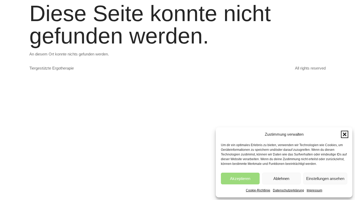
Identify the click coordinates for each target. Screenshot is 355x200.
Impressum (314, 190)
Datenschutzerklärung (288, 190)
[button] (344, 134)
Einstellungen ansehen (325, 178)
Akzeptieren (240, 178)
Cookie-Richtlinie (258, 190)
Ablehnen (281, 178)
